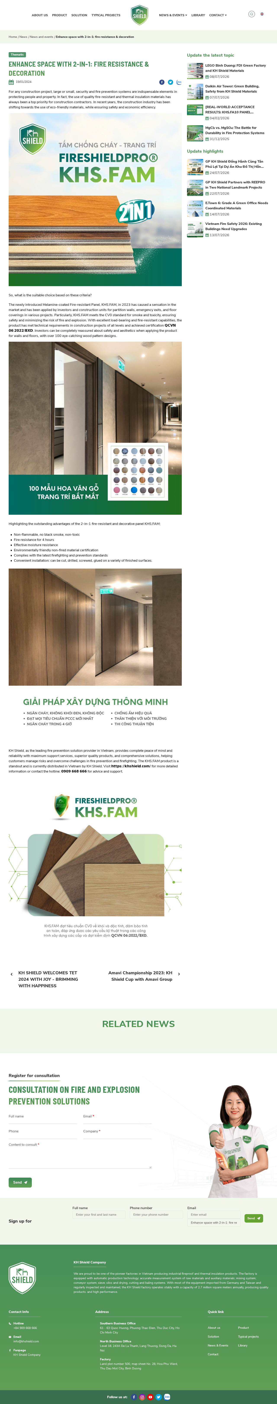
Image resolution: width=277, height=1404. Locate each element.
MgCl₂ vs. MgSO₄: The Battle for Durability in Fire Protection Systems (234, 130)
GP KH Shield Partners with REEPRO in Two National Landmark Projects (235, 185)
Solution (79, 15)
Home (13, 37)
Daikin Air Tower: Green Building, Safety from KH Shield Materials (232, 89)
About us (40, 15)
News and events (41, 37)
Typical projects (106, 15)
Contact (217, 15)
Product (59, 15)
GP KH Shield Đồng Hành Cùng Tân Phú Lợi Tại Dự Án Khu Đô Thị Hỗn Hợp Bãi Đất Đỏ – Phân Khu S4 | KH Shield (234, 164)
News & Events (172, 15)
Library (198, 15)
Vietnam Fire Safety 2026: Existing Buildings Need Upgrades (233, 226)
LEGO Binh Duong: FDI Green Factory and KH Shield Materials (235, 68)
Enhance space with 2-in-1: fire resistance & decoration (95, 37)
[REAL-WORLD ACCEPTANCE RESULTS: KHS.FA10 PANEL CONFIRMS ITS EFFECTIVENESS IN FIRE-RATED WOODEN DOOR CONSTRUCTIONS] (233, 110)
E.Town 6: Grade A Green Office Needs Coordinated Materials (236, 206)
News (23, 37)
